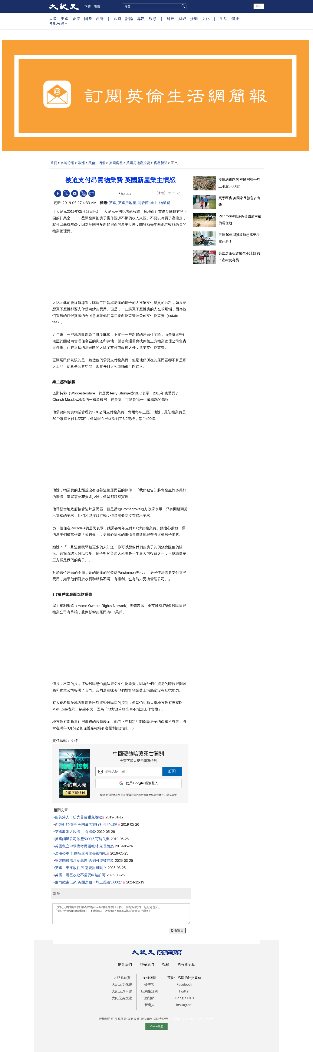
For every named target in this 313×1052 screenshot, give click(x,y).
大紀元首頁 (122, 977)
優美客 (149, 984)
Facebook (184, 984)
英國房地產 (127, 202)
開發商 (143, 202)
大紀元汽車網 (122, 991)
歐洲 (81, 163)
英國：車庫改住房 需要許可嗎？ (81, 868)
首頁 (53, 163)
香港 (76, 18)
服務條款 (121, 1019)
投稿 (165, 964)
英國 (112, 202)
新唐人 (149, 1004)
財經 (182, 18)
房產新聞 (160, 163)
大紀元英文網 (122, 998)
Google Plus (184, 998)
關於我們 (125, 964)
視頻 (152, 18)
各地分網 (56, 23)
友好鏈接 (149, 977)
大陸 (53, 18)
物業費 (164, 202)
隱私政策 (172, 795)
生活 (223, 18)
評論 (129, 18)
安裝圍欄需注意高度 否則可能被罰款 (84, 861)
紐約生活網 (149, 991)
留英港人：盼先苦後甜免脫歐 (78, 817)
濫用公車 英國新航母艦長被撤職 (81, 853)
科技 (170, 18)
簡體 (97, 6)
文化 (206, 18)
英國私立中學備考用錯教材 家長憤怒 (84, 846)
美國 (64, 18)
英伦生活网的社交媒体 (184, 977)
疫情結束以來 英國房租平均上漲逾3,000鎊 (89, 882)
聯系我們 (147, 964)
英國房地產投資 (138, 163)
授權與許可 (106, 1019)
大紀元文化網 (122, 984)
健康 (235, 18)
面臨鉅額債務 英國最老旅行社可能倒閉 (86, 824)
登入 (258, 6)
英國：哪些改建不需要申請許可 (80, 875)
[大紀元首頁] (64, 6)
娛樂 (194, 18)
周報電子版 (186, 964)
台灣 (99, 18)
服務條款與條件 (155, 795)
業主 (154, 202)
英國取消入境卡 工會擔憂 (75, 832)
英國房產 (116, 163)
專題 (141, 18)
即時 (117, 18)
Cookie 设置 (156, 1026)
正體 (87, 6)
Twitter (184, 991)
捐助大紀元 (160, 1019)
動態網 (149, 998)
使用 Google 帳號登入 (142, 783)
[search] (154, 6)
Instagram (184, 1004)
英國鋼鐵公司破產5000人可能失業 (82, 839)
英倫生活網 (96, 163)
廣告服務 (146, 1019)
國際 (88, 18)
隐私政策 (133, 1019)
